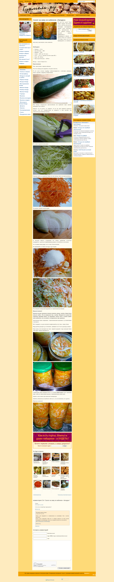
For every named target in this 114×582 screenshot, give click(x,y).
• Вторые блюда (23, 81)
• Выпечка (22, 95)
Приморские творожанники (36, 462)
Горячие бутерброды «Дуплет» (45, 462)
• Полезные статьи (25, 15)
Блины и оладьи (23, 61)
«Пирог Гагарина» (56, 461)
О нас (34, 1)
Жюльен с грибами (79, 52)
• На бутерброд (23, 73)
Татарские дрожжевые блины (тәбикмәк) (65, 462)
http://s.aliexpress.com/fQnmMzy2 (43, 521)
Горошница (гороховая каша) (64, 494)
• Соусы (21, 112)
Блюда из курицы (24, 51)
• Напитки (22, 108)
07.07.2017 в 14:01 (39, 504)
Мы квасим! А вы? (24, 59)
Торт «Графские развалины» (81, 76)
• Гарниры (22, 93)
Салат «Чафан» (78, 88)
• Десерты (22, 106)
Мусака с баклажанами (46, 476)
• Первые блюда (23, 79)
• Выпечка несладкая (25, 98)
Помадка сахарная (63, 489)
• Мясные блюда (23, 87)
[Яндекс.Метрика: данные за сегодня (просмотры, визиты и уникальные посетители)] (50, 580)
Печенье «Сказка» (46, 488)
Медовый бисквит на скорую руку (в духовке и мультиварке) (65, 477)
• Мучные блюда (23, 91)
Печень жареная (55, 488)
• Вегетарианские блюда (83, 15)
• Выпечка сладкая (24, 100)
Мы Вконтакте (28, 1)
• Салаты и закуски (24, 71)
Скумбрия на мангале (56, 476)
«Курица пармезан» (79, 64)
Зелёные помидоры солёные (35, 476)
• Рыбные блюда (23, 89)
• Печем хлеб (70, 15)
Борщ (34, 488)
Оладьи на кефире (82, 135)
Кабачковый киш (37, 494)
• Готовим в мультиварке (57, 15)
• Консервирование (24, 110)
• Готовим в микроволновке (40, 15)
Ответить (37, 509)
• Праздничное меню (24, 114)
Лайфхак (21, 63)
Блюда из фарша (24, 53)
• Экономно (22, 69)
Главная (21, 1)
